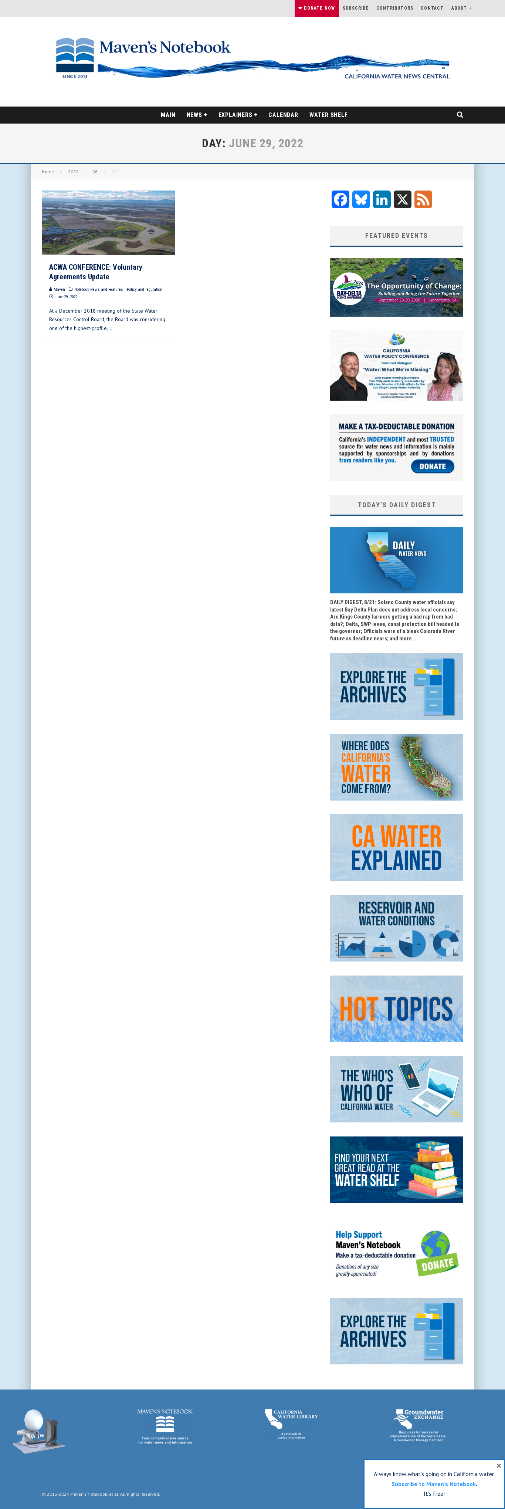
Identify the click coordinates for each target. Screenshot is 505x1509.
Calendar (283, 114)
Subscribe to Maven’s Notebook (434, 1484)
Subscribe (356, 8)
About (459, 8)
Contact (432, 8)
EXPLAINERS (235, 114)
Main (168, 114)
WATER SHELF (328, 114)
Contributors (394, 8)
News (194, 114)
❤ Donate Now (316, 8)
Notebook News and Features (98, 289)
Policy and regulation (144, 289)
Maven (58, 289)
